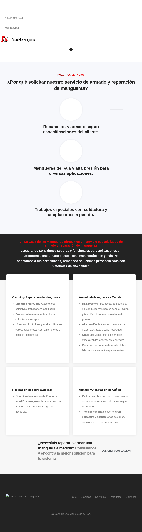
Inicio (74, 496)
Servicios (100, 496)
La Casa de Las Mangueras (67, 513)
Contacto (131, 496)
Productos (116, 496)
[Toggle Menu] (71, 49)
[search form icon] (72, 54)
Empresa (86, 496)
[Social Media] (1, 8)
